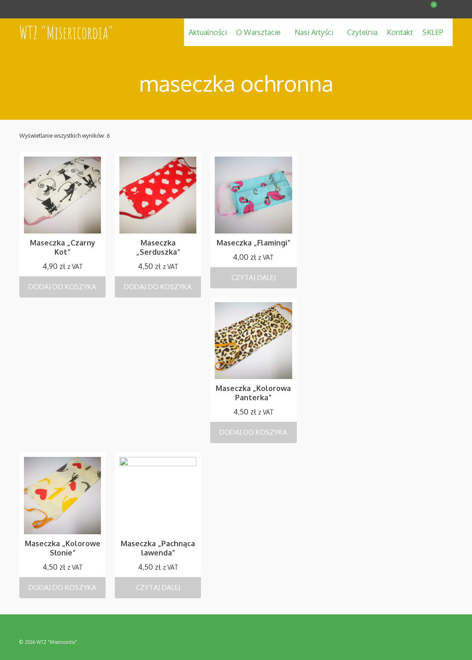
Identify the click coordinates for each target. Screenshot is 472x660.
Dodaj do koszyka (62, 286)
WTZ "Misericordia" (66, 32)
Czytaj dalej (253, 277)
